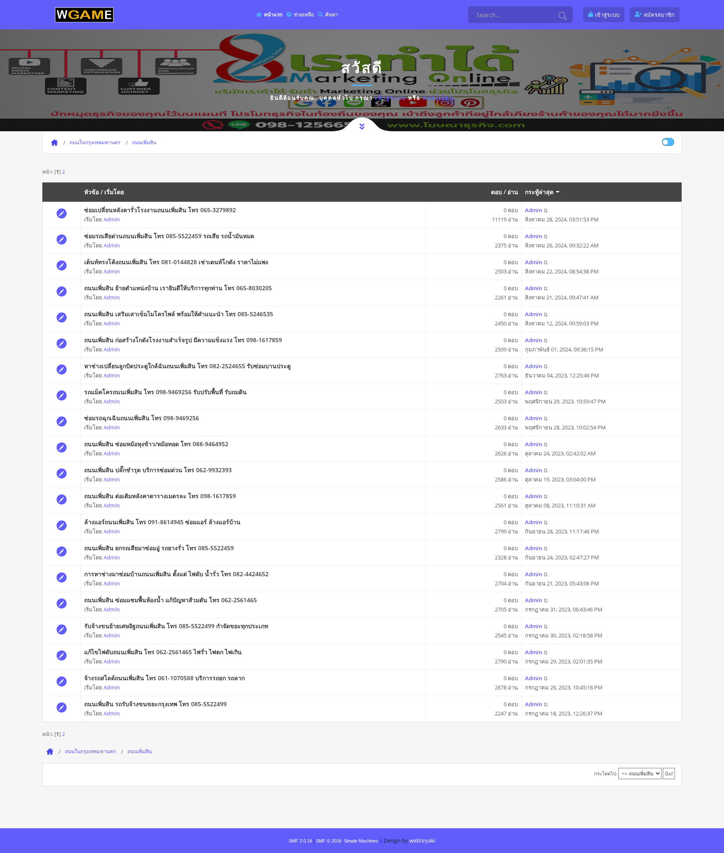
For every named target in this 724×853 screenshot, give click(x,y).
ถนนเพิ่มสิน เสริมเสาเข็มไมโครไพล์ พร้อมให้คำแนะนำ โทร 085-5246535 (178, 314)
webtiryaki (422, 840)
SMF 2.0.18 (300, 840)
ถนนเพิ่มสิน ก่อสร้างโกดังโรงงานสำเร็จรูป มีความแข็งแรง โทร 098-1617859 (183, 340)
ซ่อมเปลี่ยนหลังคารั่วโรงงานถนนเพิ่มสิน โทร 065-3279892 (160, 210)
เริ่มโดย (114, 192)
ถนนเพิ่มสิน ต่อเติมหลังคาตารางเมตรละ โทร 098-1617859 (160, 496)
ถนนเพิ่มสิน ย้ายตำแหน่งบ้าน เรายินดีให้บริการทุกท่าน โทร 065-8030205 (178, 288)
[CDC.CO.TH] (84, 14)
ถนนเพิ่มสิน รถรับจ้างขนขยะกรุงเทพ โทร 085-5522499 (155, 704)
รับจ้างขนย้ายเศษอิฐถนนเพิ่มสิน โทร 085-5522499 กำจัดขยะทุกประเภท (176, 626)
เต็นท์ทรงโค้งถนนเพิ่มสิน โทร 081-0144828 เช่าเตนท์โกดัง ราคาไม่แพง (176, 262)
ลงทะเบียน (438, 97)
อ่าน (512, 192)
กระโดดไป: (605, 773)
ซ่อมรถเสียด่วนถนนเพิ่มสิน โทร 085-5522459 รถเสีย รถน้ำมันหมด (169, 236)
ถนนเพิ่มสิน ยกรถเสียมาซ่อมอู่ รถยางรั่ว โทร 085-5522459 (159, 548)
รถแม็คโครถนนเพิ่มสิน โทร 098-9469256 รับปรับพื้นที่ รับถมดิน (165, 392)
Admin (111, 219)
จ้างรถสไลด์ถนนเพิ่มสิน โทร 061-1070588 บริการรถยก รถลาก (164, 678)
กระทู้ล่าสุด (540, 192)
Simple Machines (361, 840)
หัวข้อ (91, 192)
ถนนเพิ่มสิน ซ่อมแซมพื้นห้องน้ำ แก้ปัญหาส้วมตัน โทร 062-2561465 (170, 600)
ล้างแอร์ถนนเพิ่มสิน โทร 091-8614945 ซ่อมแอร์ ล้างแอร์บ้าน (162, 522)
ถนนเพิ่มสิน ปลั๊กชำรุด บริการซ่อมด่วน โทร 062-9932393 (158, 470)
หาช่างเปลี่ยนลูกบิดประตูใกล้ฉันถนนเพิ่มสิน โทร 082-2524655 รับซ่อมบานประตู (187, 366)
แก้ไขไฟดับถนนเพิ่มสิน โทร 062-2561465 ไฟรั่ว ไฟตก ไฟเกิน (163, 652)
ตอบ (496, 192)
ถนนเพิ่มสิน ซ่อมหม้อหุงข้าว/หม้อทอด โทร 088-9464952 (156, 444)
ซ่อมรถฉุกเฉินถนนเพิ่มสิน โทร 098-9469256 (141, 418)
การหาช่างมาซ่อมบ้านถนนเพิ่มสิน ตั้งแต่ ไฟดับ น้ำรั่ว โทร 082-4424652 (176, 574)
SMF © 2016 (328, 840)
